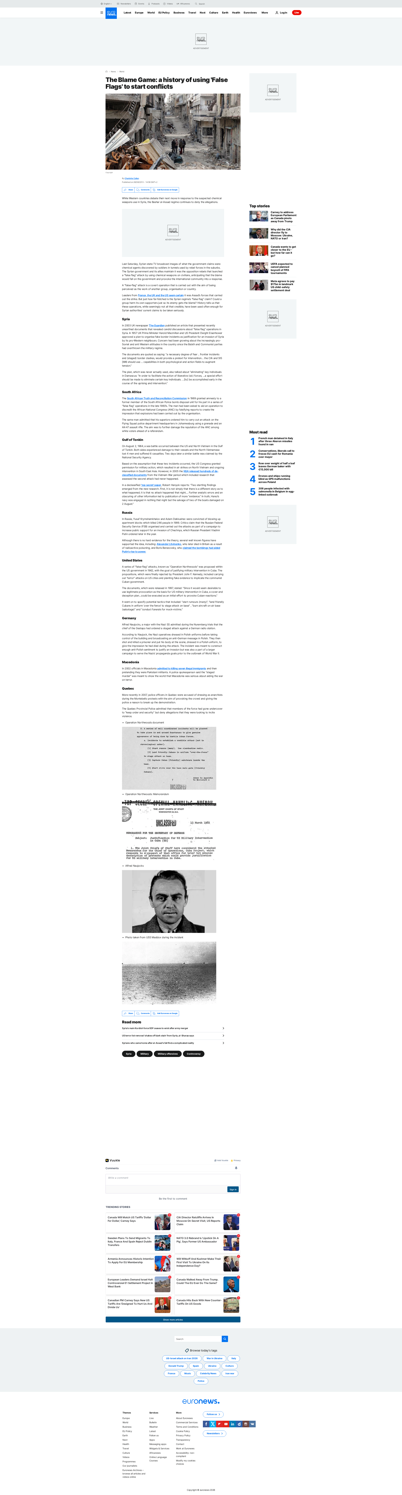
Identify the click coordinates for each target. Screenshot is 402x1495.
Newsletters (213, 1433)
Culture (213, 12)
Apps (152, 1439)
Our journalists (129, 1465)
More (179, 1412)
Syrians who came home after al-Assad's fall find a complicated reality (158, 1043)
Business (179, 12)
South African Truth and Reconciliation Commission (157, 398)
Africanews (155, 1452)
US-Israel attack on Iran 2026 (182, 1358)
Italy (233, 1358)
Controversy (194, 1053)
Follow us (154, 1435)
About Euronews (184, 1418)
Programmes (129, 1461)
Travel (192, 12)
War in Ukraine (214, 1358)
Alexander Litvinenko (169, 544)
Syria (128, 1053)
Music (187, 1373)
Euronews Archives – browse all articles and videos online (133, 1473)
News (113, 72)
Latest (127, 12)
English (107, 4)
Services (153, 1412)
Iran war (229, 1373)
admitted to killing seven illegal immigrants (181, 668)
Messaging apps (157, 1444)
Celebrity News (208, 1373)
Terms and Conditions (187, 1426)
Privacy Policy (183, 1435)
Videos (125, 1457)
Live (297, 12)
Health (236, 12)
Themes (126, 1412)
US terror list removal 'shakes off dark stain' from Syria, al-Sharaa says (158, 1035)
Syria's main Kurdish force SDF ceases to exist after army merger (155, 1028)
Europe (139, 12)
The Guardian (157, 325)
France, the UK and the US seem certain (161, 295)
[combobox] (212, 3)
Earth (225, 12)
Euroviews (250, 12)
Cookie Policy (183, 1431)
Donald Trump (176, 1365)
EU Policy (164, 12)
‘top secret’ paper (151, 485)
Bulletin (153, 1422)
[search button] (196, 3)
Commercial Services (187, 1422)
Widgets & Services (159, 1448)
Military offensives (168, 1053)
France (171, 1373)
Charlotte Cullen (132, 178)
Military (145, 1053)
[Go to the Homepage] (111, 13)
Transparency (183, 1439)
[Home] (106, 71)
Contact (180, 1444)
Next (202, 12)
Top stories (259, 206)
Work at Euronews (185, 1448)
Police (201, 1381)
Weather (153, 1426)
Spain (196, 1365)
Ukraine (212, 1365)
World (151, 12)
